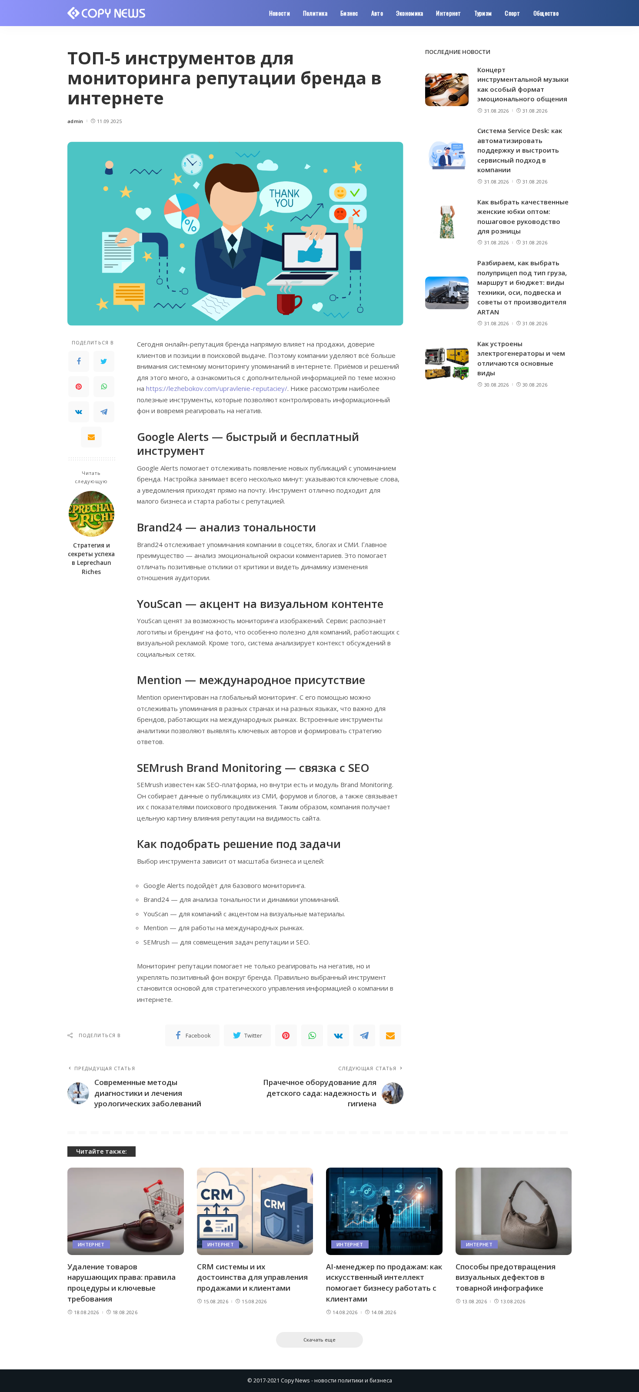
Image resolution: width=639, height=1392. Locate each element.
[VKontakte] (78, 412)
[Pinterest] (78, 387)
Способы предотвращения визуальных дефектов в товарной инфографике (506, 1277)
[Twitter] (103, 361)
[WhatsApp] (103, 387)
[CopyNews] (106, 13)
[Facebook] (78, 361)
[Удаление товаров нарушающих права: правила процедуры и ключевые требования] (125, 1211)
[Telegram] (103, 412)
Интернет (91, 1244)
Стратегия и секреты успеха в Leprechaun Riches (91, 558)
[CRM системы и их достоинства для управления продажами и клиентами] (255, 1211)
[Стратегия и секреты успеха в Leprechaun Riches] (91, 514)
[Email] (91, 437)
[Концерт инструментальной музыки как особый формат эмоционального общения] (447, 89)
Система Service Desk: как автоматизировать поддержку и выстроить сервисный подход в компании (519, 150)
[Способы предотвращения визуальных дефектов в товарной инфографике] (514, 1211)
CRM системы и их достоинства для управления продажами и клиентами (252, 1277)
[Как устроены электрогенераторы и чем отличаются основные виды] (447, 363)
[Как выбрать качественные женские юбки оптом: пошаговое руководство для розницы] (447, 222)
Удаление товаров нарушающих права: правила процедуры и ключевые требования (121, 1283)
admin (75, 121)
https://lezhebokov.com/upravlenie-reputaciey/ (216, 388)
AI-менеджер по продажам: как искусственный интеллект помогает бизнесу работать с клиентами (384, 1283)
